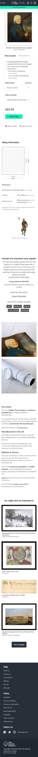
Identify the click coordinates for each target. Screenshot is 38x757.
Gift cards (7, 688)
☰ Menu (3, 3)
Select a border (11, 95)
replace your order (20, 484)
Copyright (7, 714)
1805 (9, 306)
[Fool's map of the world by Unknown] (19, 555)
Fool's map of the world (10, 571)
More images (19, 644)
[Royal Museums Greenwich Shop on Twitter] (9, 733)
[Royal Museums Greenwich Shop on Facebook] (5, 733)
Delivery (5, 478)
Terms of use (8, 707)
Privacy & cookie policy (11, 704)
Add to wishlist (12, 126)
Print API (6, 753)
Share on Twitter (26, 126)
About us (6, 670)
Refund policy (8, 721)
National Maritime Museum (10, 536)
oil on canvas (13, 310)
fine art (26, 306)
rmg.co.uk (24, 732)
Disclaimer (7, 697)
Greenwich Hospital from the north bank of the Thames (18, 632)
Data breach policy (10, 711)
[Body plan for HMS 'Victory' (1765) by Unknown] (19, 593)
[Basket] (34, 3)
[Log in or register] (28, 3)
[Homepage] (18, 3)
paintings (24, 310)
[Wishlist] (31, 3)
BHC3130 (17, 306)
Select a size (18, 83)
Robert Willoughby (19, 49)
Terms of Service (9, 718)
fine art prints (23, 427)
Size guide (28, 83)
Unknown (5, 573)
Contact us (7, 674)
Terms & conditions (10, 701)
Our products (8, 677)
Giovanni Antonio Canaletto (11, 635)
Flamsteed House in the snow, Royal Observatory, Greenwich (18, 534)
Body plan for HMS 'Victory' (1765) (13, 595)
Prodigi (13, 753)
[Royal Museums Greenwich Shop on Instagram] (14, 733)
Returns (6, 684)
